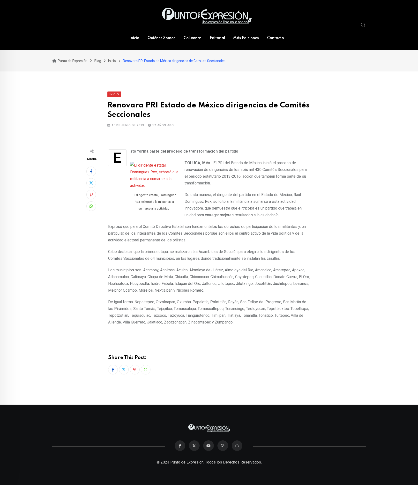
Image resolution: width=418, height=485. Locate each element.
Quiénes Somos (161, 38)
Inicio (134, 38)
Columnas (193, 38)
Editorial (217, 38)
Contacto (275, 38)
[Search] (363, 25)
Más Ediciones (246, 38)
